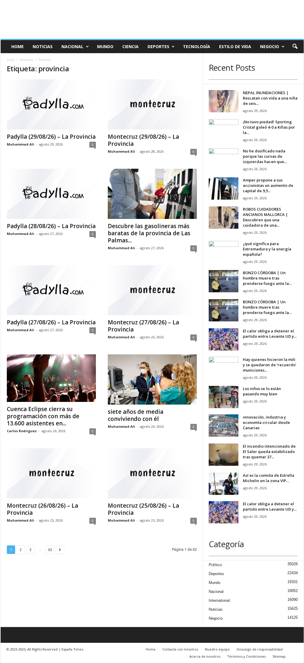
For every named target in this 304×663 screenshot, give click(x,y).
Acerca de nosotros (204, 656)
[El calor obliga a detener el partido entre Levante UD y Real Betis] (223, 339)
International (219, 600)
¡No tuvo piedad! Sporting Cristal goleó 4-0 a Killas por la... (269, 127)
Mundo (105, 46)
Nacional (72, 46)
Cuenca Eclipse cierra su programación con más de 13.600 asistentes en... (43, 416)
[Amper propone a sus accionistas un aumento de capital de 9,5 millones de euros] (223, 188)
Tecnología (196, 46)
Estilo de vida (235, 46)
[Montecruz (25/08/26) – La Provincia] (152, 473)
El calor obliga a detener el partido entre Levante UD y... (270, 333)
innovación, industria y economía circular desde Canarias (266, 422)
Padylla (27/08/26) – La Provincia (51, 322)
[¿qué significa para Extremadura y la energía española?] (223, 252)
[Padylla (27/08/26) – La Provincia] (51, 290)
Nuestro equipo (217, 649)
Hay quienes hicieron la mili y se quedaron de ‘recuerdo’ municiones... (269, 365)
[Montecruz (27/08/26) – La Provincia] (152, 290)
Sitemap (279, 656)
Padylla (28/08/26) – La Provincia (51, 226)
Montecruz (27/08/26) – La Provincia (143, 325)
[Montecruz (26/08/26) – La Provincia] (51, 473)
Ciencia (130, 46)
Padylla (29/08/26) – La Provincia (51, 137)
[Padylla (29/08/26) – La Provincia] (51, 104)
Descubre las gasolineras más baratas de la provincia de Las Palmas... (149, 233)
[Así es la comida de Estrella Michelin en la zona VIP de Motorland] (223, 484)
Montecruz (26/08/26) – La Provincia (42, 509)
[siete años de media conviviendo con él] (152, 379)
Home (17, 46)
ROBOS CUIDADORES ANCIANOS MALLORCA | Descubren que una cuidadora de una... (265, 217)
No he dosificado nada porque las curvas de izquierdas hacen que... (265, 156)
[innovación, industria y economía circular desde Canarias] (223, 425)
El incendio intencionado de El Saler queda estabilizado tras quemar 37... (269, 451)
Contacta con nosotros (180, 649)
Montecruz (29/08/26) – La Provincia (143, 140)
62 (50, 549)
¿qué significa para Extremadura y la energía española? (267, 249)
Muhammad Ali (20, 144)
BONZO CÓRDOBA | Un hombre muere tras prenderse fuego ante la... (267, 278)
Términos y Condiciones (246, 656)
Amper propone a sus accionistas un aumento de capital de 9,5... (268, 185)
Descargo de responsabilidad (260, 649)
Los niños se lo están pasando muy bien (262, 391)
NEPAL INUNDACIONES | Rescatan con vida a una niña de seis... (270, 98)
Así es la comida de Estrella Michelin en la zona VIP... (268, 478)
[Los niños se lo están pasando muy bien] (223, 397)
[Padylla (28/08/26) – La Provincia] (51, 194)
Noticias (43, 46)
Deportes (158, 46)
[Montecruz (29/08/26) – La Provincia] (152, 104)
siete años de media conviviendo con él (135, 415)
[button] (294, 46)
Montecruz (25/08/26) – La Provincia (143, 509)
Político (215, 565)
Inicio (10, 60)
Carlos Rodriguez (22, 431)
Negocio (269, 46)
